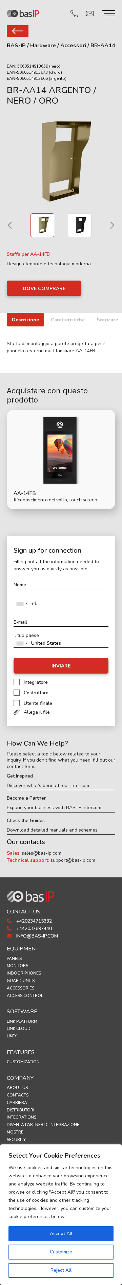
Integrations (21, 1117)
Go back (17, 31)
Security (16, 1139)
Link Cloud (18, 1028)
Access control (25, 995)
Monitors (17, 965)
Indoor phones (24, 973)
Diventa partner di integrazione (43, 1124)
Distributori (20, 1110)
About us (17, 1087)
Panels (14, 958)
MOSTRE (15, 1132)
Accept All (61, 1233)
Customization (23, 1062)
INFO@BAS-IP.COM (36, 936)
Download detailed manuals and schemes (52, 830)
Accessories (20, 988)
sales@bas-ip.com (41, 853)
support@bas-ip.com (72, 860)
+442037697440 (33, 928)
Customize (61, 1252)
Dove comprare (44, 288)
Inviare (61, 666)
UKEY (12, 1036)
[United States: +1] (21, 604)
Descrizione (25, 320)
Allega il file (37, 712)
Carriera (17, 1102)
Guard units (21, 980)
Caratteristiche (68, 320)
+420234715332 (33, 921)
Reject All (61, 1270)
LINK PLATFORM (22, 1021)
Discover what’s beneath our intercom (48, 786)
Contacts (17, 1095)
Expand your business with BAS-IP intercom (54, 808)
